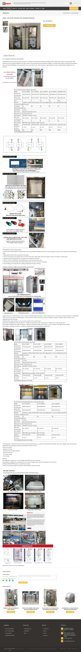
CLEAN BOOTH (8, 633)
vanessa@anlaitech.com (68, 641)
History (44, 631)
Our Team (45, 635)
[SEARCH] (71, 3)
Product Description (9, 55)
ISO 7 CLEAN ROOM (9, 631)
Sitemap (69, 648)
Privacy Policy (63, 648)
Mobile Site (74, 648)
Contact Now (49, 25)
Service (44, 633)
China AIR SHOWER (9, 628)
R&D (25, 633)
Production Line (27, 628)
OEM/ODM (26, 631)
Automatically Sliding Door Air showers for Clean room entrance (70, 609)
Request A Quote (74, 8)
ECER (10, 650)
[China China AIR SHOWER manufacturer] (7, 3)
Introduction (46, 628)
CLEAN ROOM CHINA (9, 635)
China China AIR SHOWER (9, 648)
